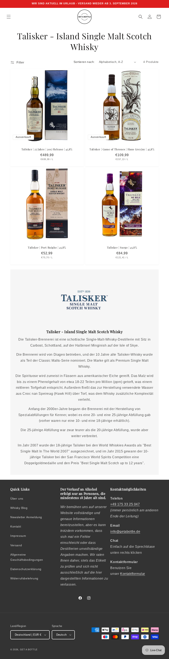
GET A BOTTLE (29, 649)
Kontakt (15, 526)
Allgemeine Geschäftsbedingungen (26, 557)
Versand (16, 545)
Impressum (18, 535)
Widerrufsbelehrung (24, 578)
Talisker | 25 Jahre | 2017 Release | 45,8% (47, 149)
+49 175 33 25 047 (125, 504)
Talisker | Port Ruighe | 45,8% (47, 247)
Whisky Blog (19, 507)
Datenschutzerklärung (25, 569)
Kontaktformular (132, 573)
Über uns (16, 498)
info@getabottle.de (125, 531)
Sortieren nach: (84, 61)
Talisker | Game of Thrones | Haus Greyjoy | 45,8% (121, 149)
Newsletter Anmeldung (26, 517)
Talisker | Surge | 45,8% (122, 247)
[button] (8, 16)
